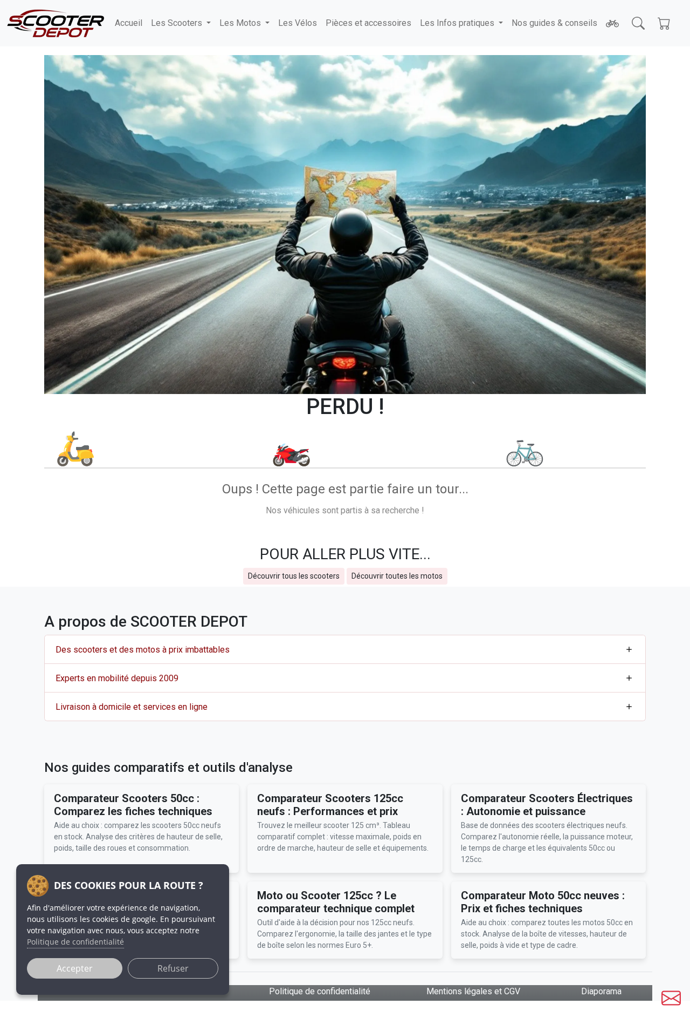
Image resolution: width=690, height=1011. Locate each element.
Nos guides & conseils (554, 23)
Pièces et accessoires (368, 23)
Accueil (128, 23)
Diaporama (601, 991)
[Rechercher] (638, 23)
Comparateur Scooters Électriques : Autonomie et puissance (547, 805)
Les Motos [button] (241, 23)
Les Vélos (297, 23)
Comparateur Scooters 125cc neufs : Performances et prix (330, 805)
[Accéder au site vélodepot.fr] (612, 23)
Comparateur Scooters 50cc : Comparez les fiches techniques (133, 805)
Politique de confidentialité (319, 991)
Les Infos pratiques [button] (458, 23)
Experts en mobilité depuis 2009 (117, 678)
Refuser (173, 968)
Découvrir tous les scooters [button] (294, 576)
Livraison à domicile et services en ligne (132, 707)
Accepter (75, 968)
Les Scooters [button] (177, 23)
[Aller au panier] (664, 23)
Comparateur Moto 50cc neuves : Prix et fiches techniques (543, 902)
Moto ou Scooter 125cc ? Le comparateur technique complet (336, 902)
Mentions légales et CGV (473, 991)
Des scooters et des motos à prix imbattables (143, 649)
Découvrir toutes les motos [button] (397, 576)
